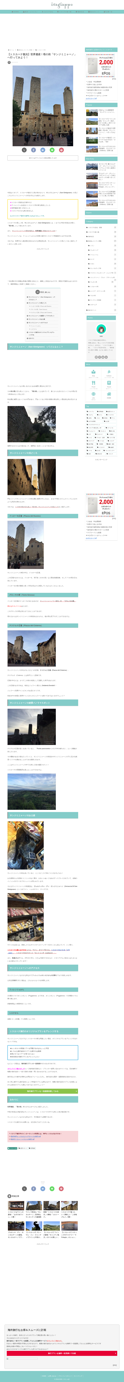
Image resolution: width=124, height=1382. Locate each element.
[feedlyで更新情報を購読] (102, 357)
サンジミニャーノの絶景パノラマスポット (42, 316)
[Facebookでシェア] (33, 150)
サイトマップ (78, 1376)
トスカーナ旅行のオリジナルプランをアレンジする (42, 334)
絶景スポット (23, 1148)
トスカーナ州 (13, 1148)
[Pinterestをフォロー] (99, 357)
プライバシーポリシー (65, 1376)
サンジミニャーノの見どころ (37, 303)
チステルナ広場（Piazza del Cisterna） (42, 312)
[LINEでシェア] (52, 150)
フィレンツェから (36, 326)
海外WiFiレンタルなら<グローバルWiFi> (25, 1136)
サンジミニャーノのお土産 (37, 319)
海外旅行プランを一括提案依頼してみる (43, 1091)
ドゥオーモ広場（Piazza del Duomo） (41, 306)
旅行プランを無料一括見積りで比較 (62, 1353)
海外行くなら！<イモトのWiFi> (22, 1139)
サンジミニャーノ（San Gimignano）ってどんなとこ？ (42, 298)
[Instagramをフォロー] (96, 357)
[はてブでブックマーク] (42, 150)
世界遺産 (33, 1148)
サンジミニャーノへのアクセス (38, 322)
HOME (44, 1376)
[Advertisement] (62, 29)
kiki (101, 336)
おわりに (31, 338)
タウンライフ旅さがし (15, 1069)
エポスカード (90, 98)
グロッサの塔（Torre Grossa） (39, 309)
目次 (42, 292)
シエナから (34, 329)
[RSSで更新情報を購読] (106, 357)
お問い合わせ (52, 1376)
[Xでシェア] (24, 150)
